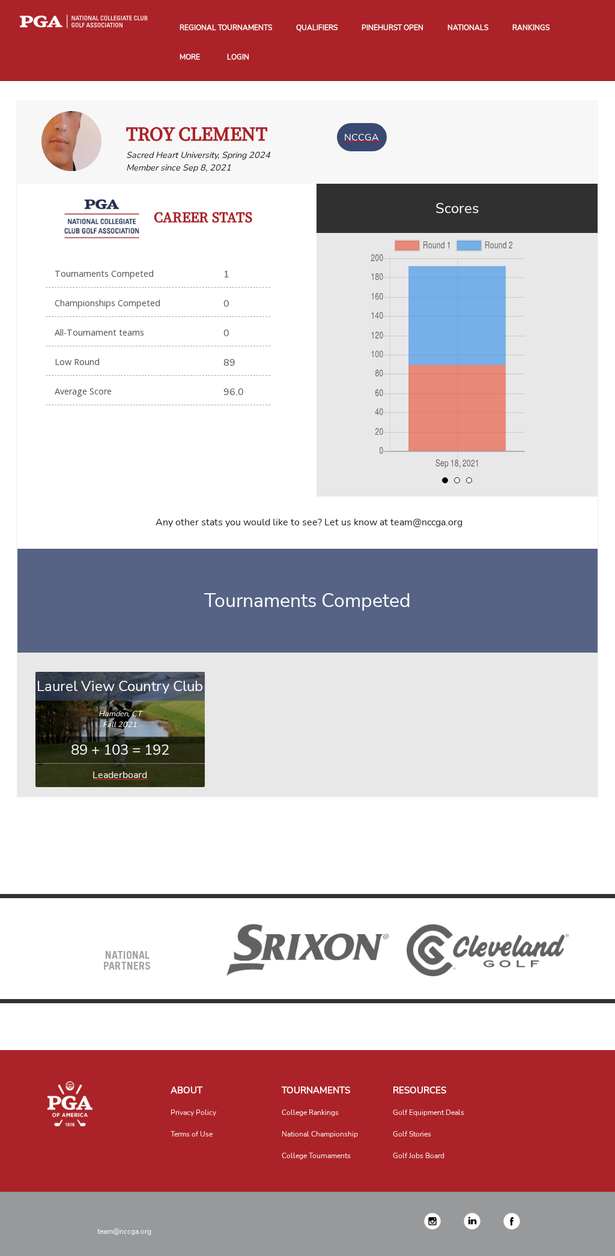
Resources (419, 1090)
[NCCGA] (70, 1103)
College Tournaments (316, 1156)
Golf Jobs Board (418, 1156)
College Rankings (310, 1112)
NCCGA (361, 136)
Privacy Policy (193, 1112)
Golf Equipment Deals (428, 1112)
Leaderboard (119, 775)
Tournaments (316, 1090)
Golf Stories (412, 1134)
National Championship (320, 1134)
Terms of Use (192, 1134)
